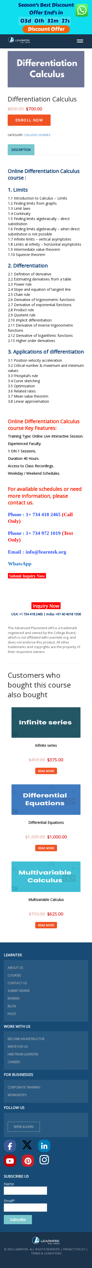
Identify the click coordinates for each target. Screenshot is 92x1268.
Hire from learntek (23, 1054)
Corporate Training (24, 1087)
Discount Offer (46, 29)
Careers (14, 1062)
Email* (9, 1200)
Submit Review (19, 991)
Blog (12, 1006)
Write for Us (18, 1046)
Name (9, 1183)
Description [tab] (21, 150)
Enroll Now (29, 120)
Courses (14, 975)
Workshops (17, 1095)
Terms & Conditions (46, 1253)
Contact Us (17, 983)
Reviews (13, 998)
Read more (46, 771)
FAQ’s (12, 1014)
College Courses (37, 135)
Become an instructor (26, 1039)
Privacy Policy (74, 1249)
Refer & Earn (23, 1127)
